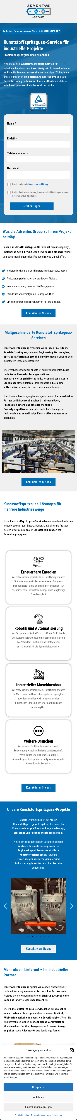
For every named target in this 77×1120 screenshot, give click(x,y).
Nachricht (13, 168)
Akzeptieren (38, 1087)
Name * (11, 123)
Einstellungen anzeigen (38, 1107)
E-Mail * (12, 138)
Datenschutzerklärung (41, 1115)
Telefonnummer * (17, 153)
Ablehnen (38, 1097)
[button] (71, 1050)
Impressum (57, 1115)
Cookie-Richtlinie (22, 1115)
